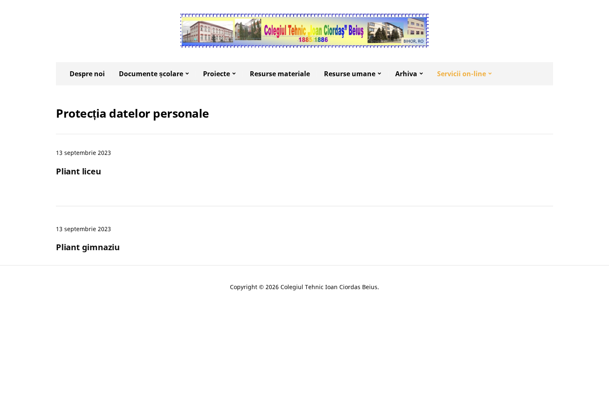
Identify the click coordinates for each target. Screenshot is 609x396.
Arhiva (406, 73)
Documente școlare (151, 73)
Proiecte (216, 73)
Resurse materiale (280, 73)
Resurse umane (349, 73)
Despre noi (87, 73)
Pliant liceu (78, 171)
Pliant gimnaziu (88, 247)
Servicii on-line (461, 73)
